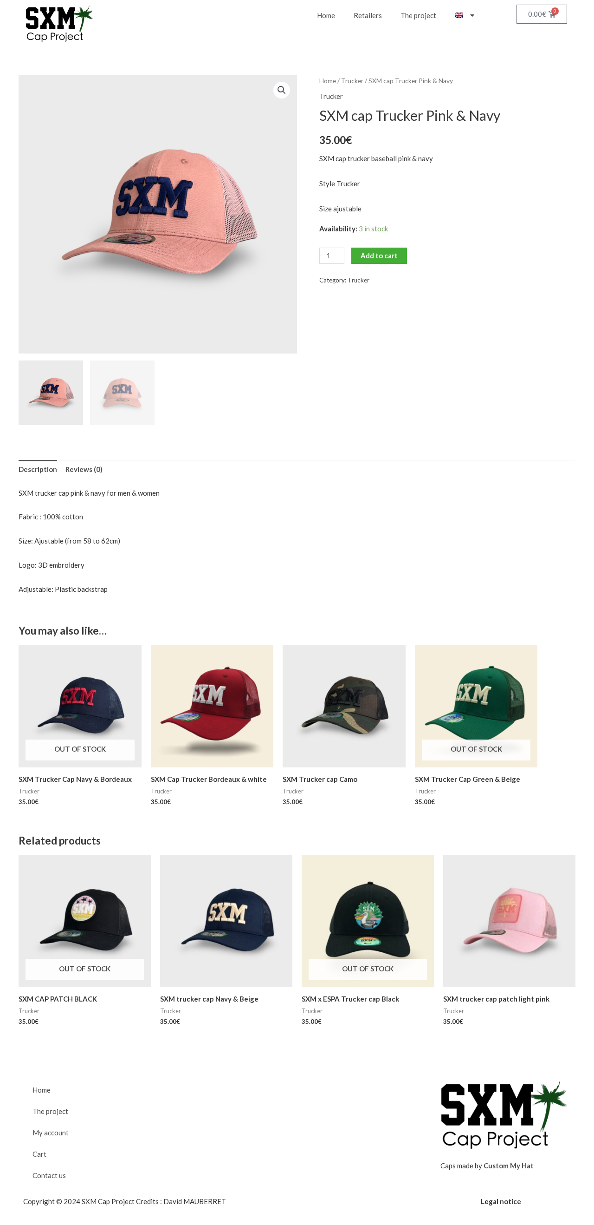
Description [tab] (38, 469)
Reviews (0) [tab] (84, 469)
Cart (39, 1154)
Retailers (368, 15)
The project (418, 15)
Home (326, 15)
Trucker (352, 81)
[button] (281, 90)
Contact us (49, 1175)
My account (50, 1132)
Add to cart (379, 255)
